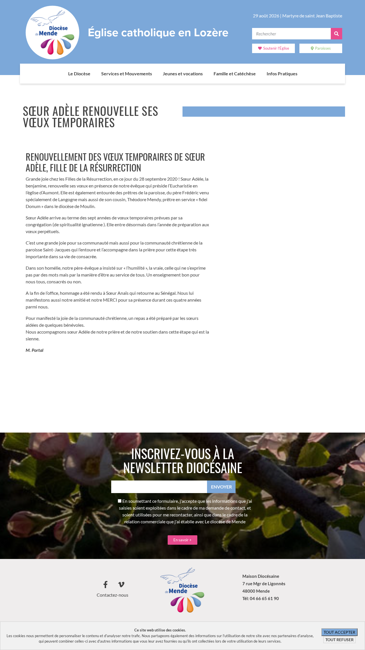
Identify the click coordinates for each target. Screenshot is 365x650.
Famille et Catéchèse (235, 73)
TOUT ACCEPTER (339, 632)
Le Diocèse (79, 73)
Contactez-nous (112, 594)
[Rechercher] (336, 33)
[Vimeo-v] (121, 584)
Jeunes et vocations (183, 73)
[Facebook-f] (105, 584)
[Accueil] (62, 73)
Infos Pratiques (282, 73)
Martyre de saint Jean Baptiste (312, 15)
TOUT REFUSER (339, 639)
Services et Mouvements (126, 73)
